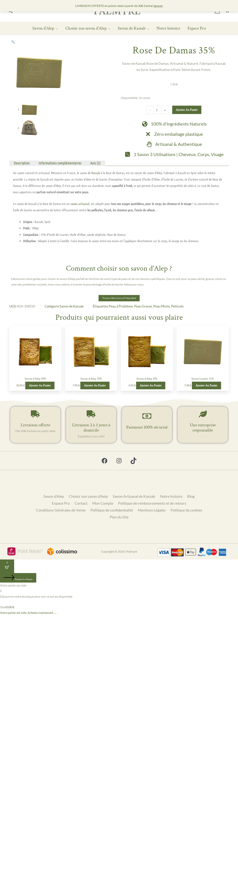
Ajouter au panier (187, 110)
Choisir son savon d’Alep (86, 28)
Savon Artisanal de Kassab (134, 496)
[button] (13, 42)
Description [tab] (22, 163)
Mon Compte (102, 503)
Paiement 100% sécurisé (147, 427)
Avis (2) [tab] (95, 163)
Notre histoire (168, 28)
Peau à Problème (121, 306)
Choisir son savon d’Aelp (88, 496)
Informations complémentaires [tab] (60, 163)
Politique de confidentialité (111, 510)
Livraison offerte (35, 425)
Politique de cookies (186, 510)
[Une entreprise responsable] (202, 413)
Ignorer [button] (158, 5)
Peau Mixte (161, 306)
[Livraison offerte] (35, 413)
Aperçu (35, 371)
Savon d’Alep (43, 28)
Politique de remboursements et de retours (152, 503)
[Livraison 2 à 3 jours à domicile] (91, 413)
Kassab (95, 173)
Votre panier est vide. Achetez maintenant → (28, 612)
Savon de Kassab (131, 28)
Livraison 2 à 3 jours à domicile (91, 427)
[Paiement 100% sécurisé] (146, 416)
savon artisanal (79, 204)
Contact (81, 503)
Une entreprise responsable (203, 427)
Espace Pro (197, 28)
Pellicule (177, 306)
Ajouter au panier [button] (40, 385)
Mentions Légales (152, 510)
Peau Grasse (143, 306)
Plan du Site (119, 517)
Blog (190, 496)
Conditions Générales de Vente (61, 510)
